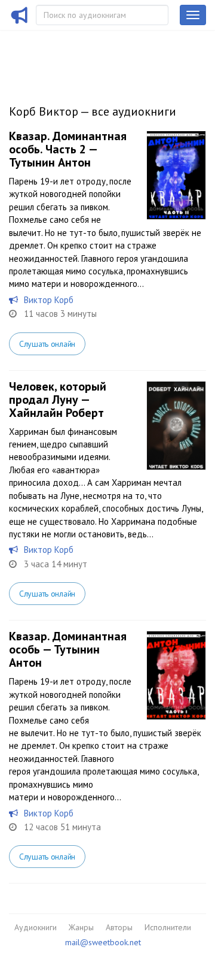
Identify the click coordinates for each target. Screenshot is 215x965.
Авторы (119, 927)
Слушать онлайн (47, 343)
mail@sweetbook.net (103, 942)
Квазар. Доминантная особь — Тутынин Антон (68, 649)
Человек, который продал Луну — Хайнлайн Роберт (57, 400)
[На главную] (19, 22)
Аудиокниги (35, 927)
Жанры (81, 927)
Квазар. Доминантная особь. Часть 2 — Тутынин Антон (68, 149)
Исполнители (168, 927)
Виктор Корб (48, 299)
